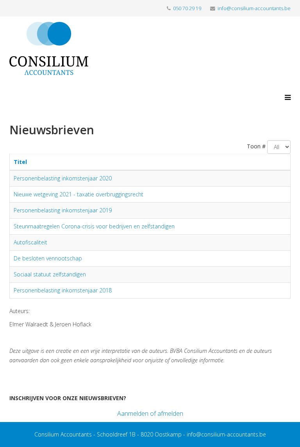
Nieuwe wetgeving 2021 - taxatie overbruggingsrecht (78, 194)
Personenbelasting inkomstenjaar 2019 (63, 210)
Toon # (256, 146)
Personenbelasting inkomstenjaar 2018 (63, 290)
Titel (20, 162)
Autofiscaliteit (30, 242)
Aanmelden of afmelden (150, 413)
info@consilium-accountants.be (254, 8)
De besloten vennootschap (48, 258)
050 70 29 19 (187, 8)
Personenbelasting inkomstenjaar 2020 (63, 178)
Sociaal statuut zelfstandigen (50, 274)
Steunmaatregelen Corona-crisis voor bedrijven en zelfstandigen (94, 226)
